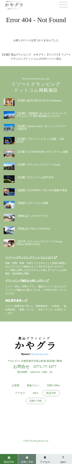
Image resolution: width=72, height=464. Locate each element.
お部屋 (15, 385)
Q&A (35, 393)
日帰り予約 (35, 401)
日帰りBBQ (53, 385)
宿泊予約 (51, 393)
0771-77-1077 (45, 366)
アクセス (20, 393)
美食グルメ (33, 385)
